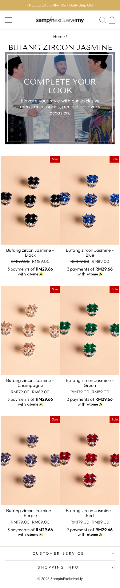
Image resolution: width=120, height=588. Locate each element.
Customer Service (59, 553)
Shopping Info (58, 567)
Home (59, 36)
